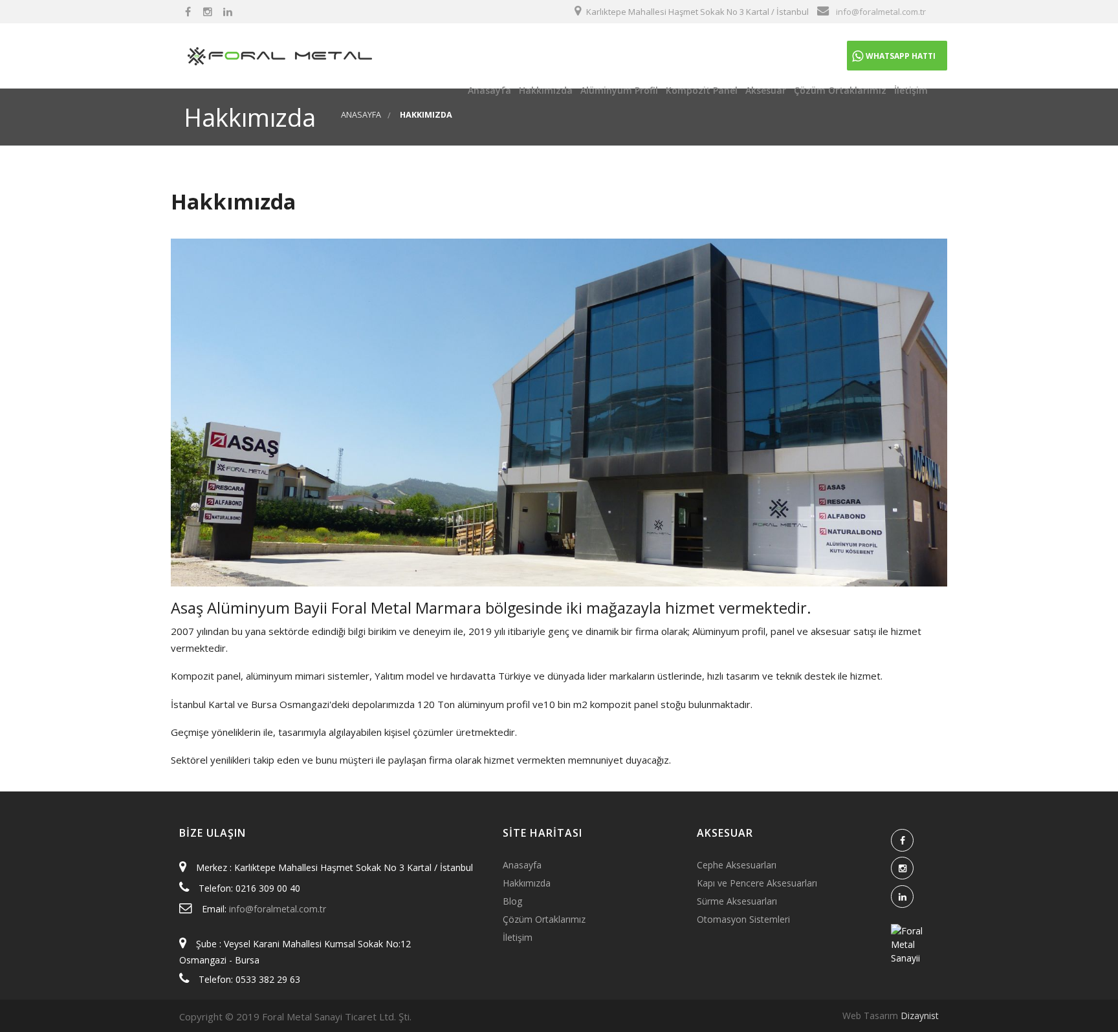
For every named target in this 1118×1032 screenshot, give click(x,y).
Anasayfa (488, 90)
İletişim (910, 90)
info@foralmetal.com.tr (277, 909)
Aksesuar (764, 90)
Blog (512, 901)
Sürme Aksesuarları (737, 901)
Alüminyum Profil (618, 90)
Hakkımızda (544, 90)
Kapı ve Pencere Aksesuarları (757, 883)
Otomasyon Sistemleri (743, 919)
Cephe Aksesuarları (736, 865)
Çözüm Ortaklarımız (838, 90)
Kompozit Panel (700, 90)
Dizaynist (920, 1015)
